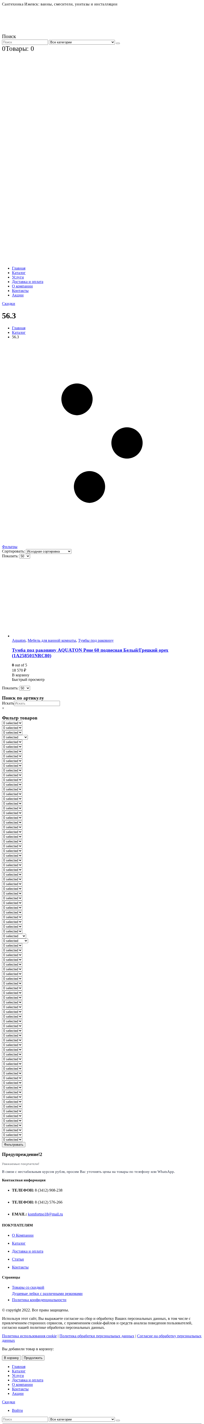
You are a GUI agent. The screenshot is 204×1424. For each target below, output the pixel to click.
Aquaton (19, 640)
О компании (22, 286)
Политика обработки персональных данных (96, 1336)
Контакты (20, 290)
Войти (17, 1410)
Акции (18, 295)
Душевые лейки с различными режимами (47, 1293)
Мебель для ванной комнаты (52, 640)
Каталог (19, 273)
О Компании (23, 1235)
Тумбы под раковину (96, 640)
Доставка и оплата (27, 282)
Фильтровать (13, 1144)
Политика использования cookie (29, 1336)
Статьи (18, 1259)
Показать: (10, 556)
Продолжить (33, 1358)
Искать (8, 703)
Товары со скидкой (28, 1287)
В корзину (11, 1358)
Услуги (18, 277)
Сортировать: (14, 551)
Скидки (8, 303)
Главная (18, 268)
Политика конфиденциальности (39, 1300)
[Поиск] (118, 43)
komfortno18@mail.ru (45, 1214)
